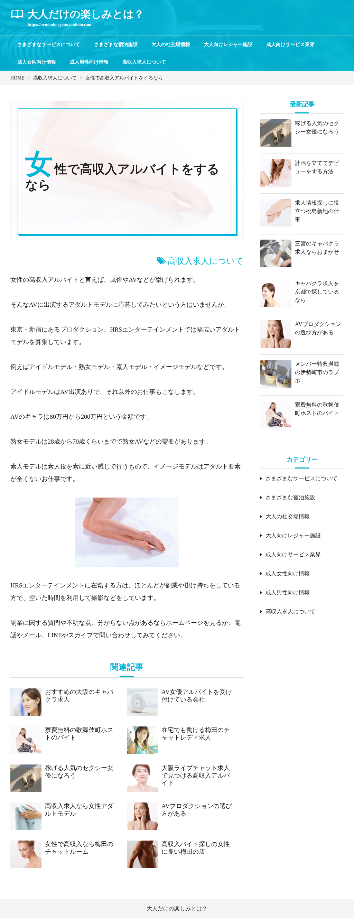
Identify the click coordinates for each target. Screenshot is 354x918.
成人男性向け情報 (89, 62)
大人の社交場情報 (170, 44)
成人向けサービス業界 (290, 44)
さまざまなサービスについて (48, 44)
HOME (17, 78)
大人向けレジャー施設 (228, 44)
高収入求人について (144, 62)
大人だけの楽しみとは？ (177, 908)
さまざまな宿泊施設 (116, 44)
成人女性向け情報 (36, 62)
